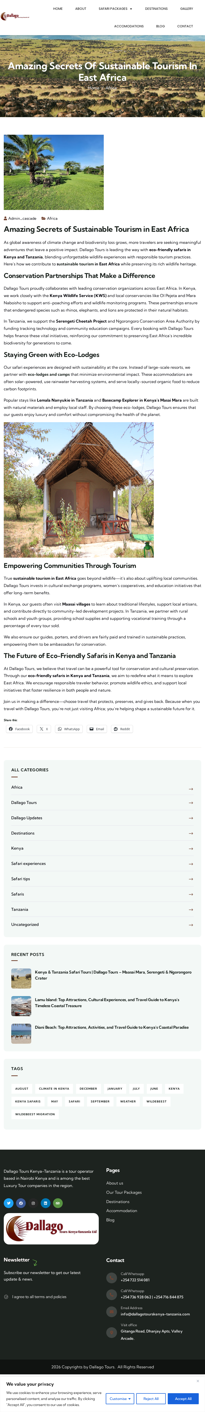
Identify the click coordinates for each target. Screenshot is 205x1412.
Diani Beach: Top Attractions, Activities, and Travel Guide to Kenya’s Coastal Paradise (112, 1027)
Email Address (131, 1308)
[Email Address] (111, 1311)
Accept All (183, 1398)
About (80, 8)
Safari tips (20, 878)
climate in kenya (54, 1088)
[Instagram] (33, 1203)
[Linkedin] (45, 1203)
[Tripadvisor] (58, 1203)
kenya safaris (28, 1101)
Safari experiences (28, 863)
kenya (174, 1088)
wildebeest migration (35, 1114)
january (115, 1088)
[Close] (200, 1381)
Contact (185, 26)
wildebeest (156, 1101)
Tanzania (19, 909)
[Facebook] (21, 1203)
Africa (111, 87)
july (136, 1088)
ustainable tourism (76, 263)
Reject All (151, 1398)
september (100, 1101)
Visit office (129, 1325)
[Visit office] (111, 1332)
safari (74, 1101)
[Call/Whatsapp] (111, 1278)
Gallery (186, 8)
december (88, 1088)
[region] (102, 1394)
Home (58, 8)
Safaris (17, 894)
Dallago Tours (24, 802)
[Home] (15, 16)
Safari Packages (113, 8)
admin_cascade (22, 218)
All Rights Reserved (136, 1366)
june (154, 1088)
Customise (118, 1398)
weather (128, 1101)
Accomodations (129, 26)
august (21, 1088)
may (54, 1101)
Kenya (17, 848)
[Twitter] (9, 1203)
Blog (160, 26)
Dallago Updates (26, 817)
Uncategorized (25, 924)
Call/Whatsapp (132, 1274)
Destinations (156, 8)
